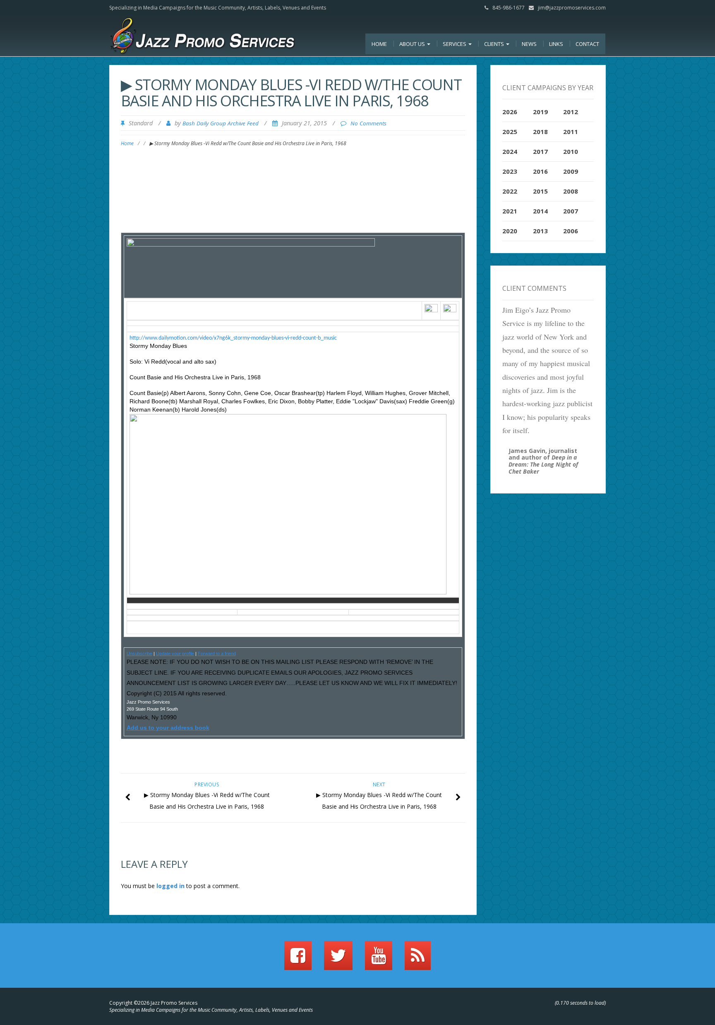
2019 (540, 112)
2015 (540, 191)
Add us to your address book (168, 727)
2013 (540, 231)
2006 (570, 231)
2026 (509, 112)
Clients (494, 44)
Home (379, 44)
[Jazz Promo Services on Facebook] (298, 959)
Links (556, 44)
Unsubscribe (139, 653)
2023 (509, 171)
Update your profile (175, 653)
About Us (412, 44)
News (529, 44)
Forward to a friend (217, 653)
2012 (570, 112)
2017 (540, 151)
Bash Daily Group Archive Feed (220, 123)
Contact (587, 44)
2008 (570, 191)
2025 (509, 131)
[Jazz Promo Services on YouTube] (378, 959)
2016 (540, 171)
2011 (570, 131)
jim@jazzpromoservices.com (572, 7)
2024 (509, 151)
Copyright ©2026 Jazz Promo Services (153, 1002)
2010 (570, 151)
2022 (509, 191)
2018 (540, 131)
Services (455, 44)
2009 (570, 171)
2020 (509, 231)
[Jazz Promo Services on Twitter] (338, 959)
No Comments (368, 123)
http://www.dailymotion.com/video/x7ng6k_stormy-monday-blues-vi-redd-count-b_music (233, 338)
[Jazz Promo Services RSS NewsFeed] (417, 959)
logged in (170, 886)
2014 (540, 211)
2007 (570, 211)
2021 (509, 211)
